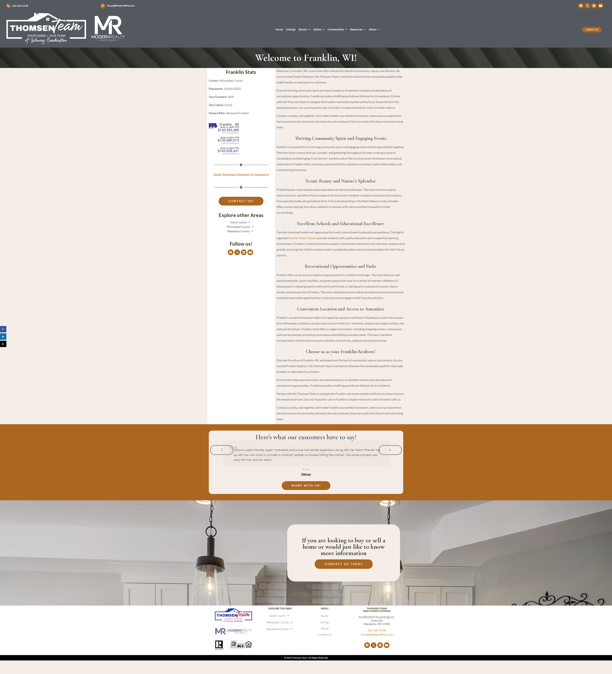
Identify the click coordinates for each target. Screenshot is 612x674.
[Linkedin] (594, 6)
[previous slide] (221, 450)
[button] (304, 29)
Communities (336, 29)
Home (279, 29)
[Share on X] (3, 344)
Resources (356, 29)
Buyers (303, 29)
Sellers (317, 29)
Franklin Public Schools (302, 238)
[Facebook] (581, 6)
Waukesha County (238, 231)
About (373, 29)
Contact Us (325, 634)
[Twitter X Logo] (587, 6)
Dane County (238, 222)
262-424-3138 (20, 5)
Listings (290, 29)
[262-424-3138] (8, 6)
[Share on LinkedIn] (3, 336)
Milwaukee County (238, 226)
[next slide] (390, 450)
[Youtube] (600, 6)
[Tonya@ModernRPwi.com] (102, 5)
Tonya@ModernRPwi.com (121, 5)
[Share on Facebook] (3, 329)
